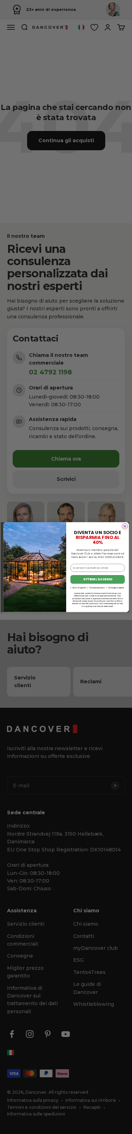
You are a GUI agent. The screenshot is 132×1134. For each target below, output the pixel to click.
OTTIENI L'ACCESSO (97, 579)
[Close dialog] (124, 526)
